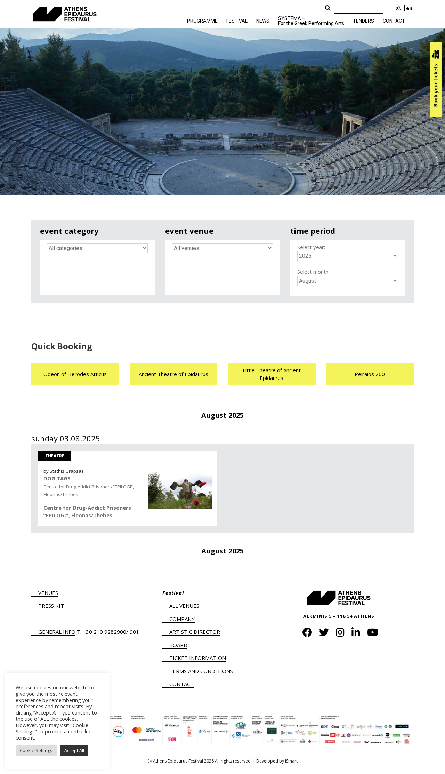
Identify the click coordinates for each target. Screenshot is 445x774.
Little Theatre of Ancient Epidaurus (272, 374)
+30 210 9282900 (104, 631)
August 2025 (222, 415)
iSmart (291, 761)
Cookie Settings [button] (36, 750)
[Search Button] (328, 8)
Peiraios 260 (370, 373)
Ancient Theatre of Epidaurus (173, 373)
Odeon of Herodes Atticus (75, 373)
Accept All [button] (74, 750)
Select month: (313, 271)
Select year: (311, 247)
